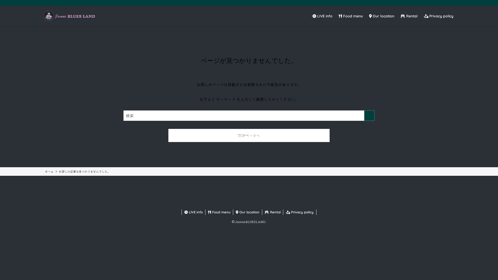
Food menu (221, 212)
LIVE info (195, 212)
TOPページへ (249, 135)
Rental (275, 212)
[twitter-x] (433, 3)
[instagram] (439, 3)
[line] (446, 3)
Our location (248, 212)
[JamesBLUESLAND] (69, 16)
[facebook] (426, 3)
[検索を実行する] (369, 115)
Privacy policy (302, 212)
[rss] (453, 3)
